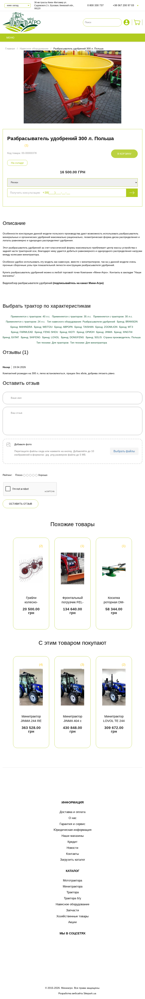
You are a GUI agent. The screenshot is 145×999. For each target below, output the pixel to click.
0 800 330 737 (95, 5)
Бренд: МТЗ (126, 326)
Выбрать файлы (124, 451)
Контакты (72, 854)
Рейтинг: (7, 475)
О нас (73, 818)
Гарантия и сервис (72, 824)
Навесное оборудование (72, 904)
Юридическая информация (72, 829)
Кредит (72, 842)
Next (136, 583)
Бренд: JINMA (104, 332)
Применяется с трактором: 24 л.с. (25, 321)
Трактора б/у (72, 898)
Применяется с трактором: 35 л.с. (71, 316)
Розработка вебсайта (70, 993)
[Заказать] (137, 22)
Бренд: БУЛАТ (11, 337)
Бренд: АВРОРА (63, 326)
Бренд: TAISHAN (84, 326)
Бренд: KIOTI (67, 332)
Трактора (72, 892)
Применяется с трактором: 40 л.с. (30, 316)
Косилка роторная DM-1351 (114, 602)
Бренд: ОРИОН (85, 332)
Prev (8, 583)
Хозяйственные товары (72, 916)
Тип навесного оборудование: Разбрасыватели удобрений (81, 321)
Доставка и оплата (72, 812)
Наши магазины (73, 836)
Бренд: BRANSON (127, 321)
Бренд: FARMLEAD (22, 332)
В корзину (124, 153)
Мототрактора (72, 880)
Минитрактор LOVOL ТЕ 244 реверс (114, 721)
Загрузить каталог (72, 859)
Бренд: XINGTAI (123, 332)
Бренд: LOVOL (50, 337)
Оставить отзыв (20, 503)
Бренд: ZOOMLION (106, 326)
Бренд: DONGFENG (72, 337)
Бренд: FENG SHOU (46, 332)
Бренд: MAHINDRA (21, 326)
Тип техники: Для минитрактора (88, 342)
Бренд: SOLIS (94, 337)
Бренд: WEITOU (43, 326)
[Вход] (127, 22)
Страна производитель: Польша (122, 337)
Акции (72, 922)
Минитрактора (72, 886)
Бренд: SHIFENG (30, 337)
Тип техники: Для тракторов (52, 342)
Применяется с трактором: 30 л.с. (113, 316)
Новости (72, 848)
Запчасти (72, 910)
